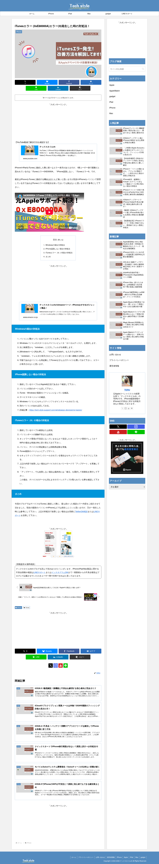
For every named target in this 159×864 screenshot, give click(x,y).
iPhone (19, 607)
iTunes (27, 607)
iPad (131, 857)
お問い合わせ (115, 354)
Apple (126, 857)
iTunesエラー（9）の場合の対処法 (59, 252)
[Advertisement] (58, 121)
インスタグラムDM (59, 572)
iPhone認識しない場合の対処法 (58, 248)
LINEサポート (40, 572)
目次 (55, 239)
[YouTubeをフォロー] (60, 665)
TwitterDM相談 (81, 511)
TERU (127, 389)
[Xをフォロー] (50, 665)
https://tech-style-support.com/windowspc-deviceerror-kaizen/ (55, 409)
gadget (143, 857)
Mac (136, 857)
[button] (80, 88)
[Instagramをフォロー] (55, 665)
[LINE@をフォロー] (65, 665)
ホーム (73, 857)
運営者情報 (114, 365)
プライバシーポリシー (119, 360)
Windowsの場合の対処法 (55, 245)
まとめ (48, 256)
